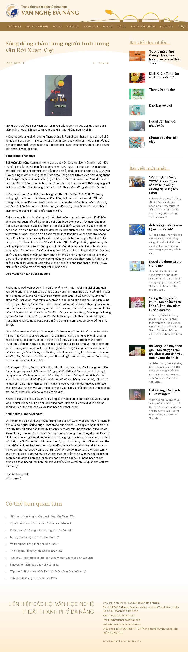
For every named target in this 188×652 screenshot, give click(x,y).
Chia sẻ (103, 63)
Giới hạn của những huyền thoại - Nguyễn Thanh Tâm (42, 516)
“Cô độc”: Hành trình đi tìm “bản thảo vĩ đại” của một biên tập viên (51, 557)
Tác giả (57, 26)
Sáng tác (73, 26)
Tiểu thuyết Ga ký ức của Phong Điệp (33, 578)
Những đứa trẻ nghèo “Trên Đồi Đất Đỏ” (34, 537)
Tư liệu (122, 26)
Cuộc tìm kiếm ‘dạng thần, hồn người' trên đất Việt (41, 530)
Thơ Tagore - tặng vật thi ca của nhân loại (36, 551)
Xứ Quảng (166, 26)
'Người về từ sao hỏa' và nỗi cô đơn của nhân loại (40, 523)
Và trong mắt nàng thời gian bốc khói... (34, 544)
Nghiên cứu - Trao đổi (98, 26)
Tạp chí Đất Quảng (143, 26)
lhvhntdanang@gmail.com (125, 620)
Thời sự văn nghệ (36, 26)
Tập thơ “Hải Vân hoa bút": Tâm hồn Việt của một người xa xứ (48, 571)
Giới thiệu (14, 26)
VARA (138, 641)
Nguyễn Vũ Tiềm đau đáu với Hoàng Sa (34, 564)
